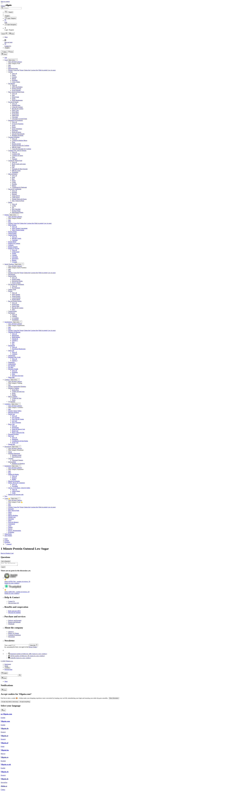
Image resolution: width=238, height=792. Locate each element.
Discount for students (14, 612)
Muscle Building (13, 515)
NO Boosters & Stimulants (16, 284)
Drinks (10, 202)
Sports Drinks (12, 276)
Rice (13, 179)
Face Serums (15, 417)
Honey (14, 127)
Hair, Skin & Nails (13, 510)
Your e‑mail (8, 645)
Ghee (13, 157)
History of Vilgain (13, 633)
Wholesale (11, 624)
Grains (14, 182)
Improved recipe (13, 68)
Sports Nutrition (9, 264)
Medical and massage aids (15, 494)
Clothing (7, 379)
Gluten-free (27, 70)
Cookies (7, 667)
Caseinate (15, 240)
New (9, 67)
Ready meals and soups (19, 164)
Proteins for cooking (14, 243)
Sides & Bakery (12, 174)
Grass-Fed (16, 70)
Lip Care (14, 421)
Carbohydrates (12, 311)
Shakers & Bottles (13, 474)
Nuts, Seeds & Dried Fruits (16, 92)
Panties (14, 395)
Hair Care (11, 436)
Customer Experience (14, 635)
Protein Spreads (16, 88)
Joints (10, 514)
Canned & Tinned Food (15, 160)
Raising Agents (16, 144)
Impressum (7, 664)
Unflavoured (15, 252)
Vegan (21, 70)
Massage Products (13, 412)
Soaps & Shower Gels (18, 429)
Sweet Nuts (15, 113)
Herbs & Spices (16, 132)
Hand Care (15, 431)
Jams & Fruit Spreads (18, 134)
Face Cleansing (16, 422)
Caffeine (14, 316)
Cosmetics (7, 404)
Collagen (10, 245)
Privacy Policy (33, 647)
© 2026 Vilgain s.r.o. (7, 661)
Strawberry (15, 258)
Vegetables (15, 172)
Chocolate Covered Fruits (19, 118)
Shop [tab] (6, 681)
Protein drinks (16, 279)
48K (28, 654)
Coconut (14, 262)
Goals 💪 (7, 498)
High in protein (42, 70)
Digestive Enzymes (17, 375)
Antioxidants (12, 364)
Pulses (14, 180)
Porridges (14, 80)
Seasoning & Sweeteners (15, 120)
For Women (11, 365)
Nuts (13, 95)
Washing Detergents (14, 453)
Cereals (10, 72)
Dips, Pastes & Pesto (18, 201)
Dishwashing (12, 462)
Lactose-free (34, 70)
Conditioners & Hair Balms (20, 441)
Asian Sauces (16, 195)
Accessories (11, 401)
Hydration (11, 532)
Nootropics (11, 362)
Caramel (14, 255)
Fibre (13, 374)
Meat (13, 165)
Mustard (14, 194)
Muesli (14, 78)
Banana (14, 260)
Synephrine (15, 319)
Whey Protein (12, 225)
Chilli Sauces (16, 197)
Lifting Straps (16, 491)
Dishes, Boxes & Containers (16, 483)
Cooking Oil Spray (17, 155)
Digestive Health (13, 369)
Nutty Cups (15, 110)
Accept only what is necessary (9, 701)
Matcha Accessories (14, 481)
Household (7, 446)
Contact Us (11, 601)
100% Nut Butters (17, 87)
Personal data (8, 669)
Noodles (14, 184)
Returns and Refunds (14, 622)
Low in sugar (52, 70)
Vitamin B (15, 339)
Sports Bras (15, 390)
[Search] (2, 8)
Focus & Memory (13, 522)
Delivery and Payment (14, 620)
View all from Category (15, 62)
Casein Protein (12, 235)
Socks (13, 393)
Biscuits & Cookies (17, 108)
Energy (10, 529)
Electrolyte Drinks (17, 281)
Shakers (14, 478)
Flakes (14, 75)
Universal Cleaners (17, 460)
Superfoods (11, 345)
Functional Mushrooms (18, 349)
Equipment (7, 466)
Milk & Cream (16, 147)
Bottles (14, 479)
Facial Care (11, 414)
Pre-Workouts (16, 288)
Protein (6, 215)
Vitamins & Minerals (14, 332)
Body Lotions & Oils (18, 432)
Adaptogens (11, 355)
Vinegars (14, 159)
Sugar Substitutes (17, 129)
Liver (9, 525)
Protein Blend (12, 242)
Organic (10, 70)
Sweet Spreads (16, 90)
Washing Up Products (18, 463)
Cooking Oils (16, 154)
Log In (3, 567)
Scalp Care (15, 442)
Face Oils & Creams (18, 419)
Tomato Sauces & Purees (19, 199)
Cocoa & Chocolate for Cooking (21, 149)
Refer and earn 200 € (14, 611)
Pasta (13, 177)
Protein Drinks (16, 211)
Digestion (11, 519)
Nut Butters (11, 83)
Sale (5, 57)
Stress (10, 512)
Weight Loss (12, 517)
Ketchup (14, 192)
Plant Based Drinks (17, 212)
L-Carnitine (15, 318)
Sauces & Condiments (14, 189)
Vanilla (14, 253)
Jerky (13, 309)
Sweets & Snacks (13, 102)
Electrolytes (11, 274)
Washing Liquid (16, 455)
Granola (14, 77)
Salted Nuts (15, 115)
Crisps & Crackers (17, 107)
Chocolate (15, 117)
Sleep (9, 520)
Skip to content (5, 1)
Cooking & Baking (13, 137)
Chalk (13, 493)
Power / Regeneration (14, 530)
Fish (13, 167)
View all (14, 73)
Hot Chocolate (16, 209)
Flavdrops (15, 130)
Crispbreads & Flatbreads (19, 187)
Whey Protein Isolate (18, 230)
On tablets (15, 486)
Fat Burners (11, 313)
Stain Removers (16, 457)
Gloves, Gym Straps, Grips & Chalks (19, 488)
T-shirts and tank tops (18, 391)
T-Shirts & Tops (16, 398)
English (7, 48)
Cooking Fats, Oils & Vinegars (17, 150)
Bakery (14, 185)
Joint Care (11, 350)
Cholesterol (11, 524)
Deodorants (15, 427)
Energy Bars (15, 306)
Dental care (11, 444)
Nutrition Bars (16, 105)
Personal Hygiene (13, 434)
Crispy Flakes (16, 82)
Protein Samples (13, 247)
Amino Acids (12, 289)
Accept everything (25, 701)
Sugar (13, 125)
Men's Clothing (12, 396)
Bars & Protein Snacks (14, 301)
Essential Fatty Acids (14, 357)
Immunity (11, 509)
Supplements (8, 322)
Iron (13, 344)
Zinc (13, 342)
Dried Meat (15, 112)
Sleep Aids (11, 377)
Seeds (13, 98)
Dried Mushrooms (17, 100)
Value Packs (8, 534)
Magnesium (15, 335)
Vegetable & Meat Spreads (20, 169)
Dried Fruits (15, 97)
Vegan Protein (12, 233)
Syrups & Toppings (17, 124)
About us (11, 631)
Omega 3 (14, 360)
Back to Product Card (7, 553)
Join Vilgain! (8, 535)
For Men (10, 367)
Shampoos (15, 439)
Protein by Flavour (13, 248)
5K (27, 656)
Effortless (23, 386)
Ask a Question (5, 561)
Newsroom (11, 636)
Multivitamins (16, 337)
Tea (13, 207)
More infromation (113, 698)
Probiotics (15, 372)
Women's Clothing (13, 388)
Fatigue (10, 527)
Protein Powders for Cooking (20, 145)
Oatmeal (8, 544)
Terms (6, 666)
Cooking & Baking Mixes (19, 140)
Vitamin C (15, 340)
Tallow (19, 411)
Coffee (14, 206)
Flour (13, 142)
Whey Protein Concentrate (19, 228)
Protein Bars (15, 304)
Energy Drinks (16, 283)
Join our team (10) (13, 603)
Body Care (11, 424)
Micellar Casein (16, 238)
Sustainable (16, 386)
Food (6, 60)
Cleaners (10, 458)
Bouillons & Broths (17, 135)
